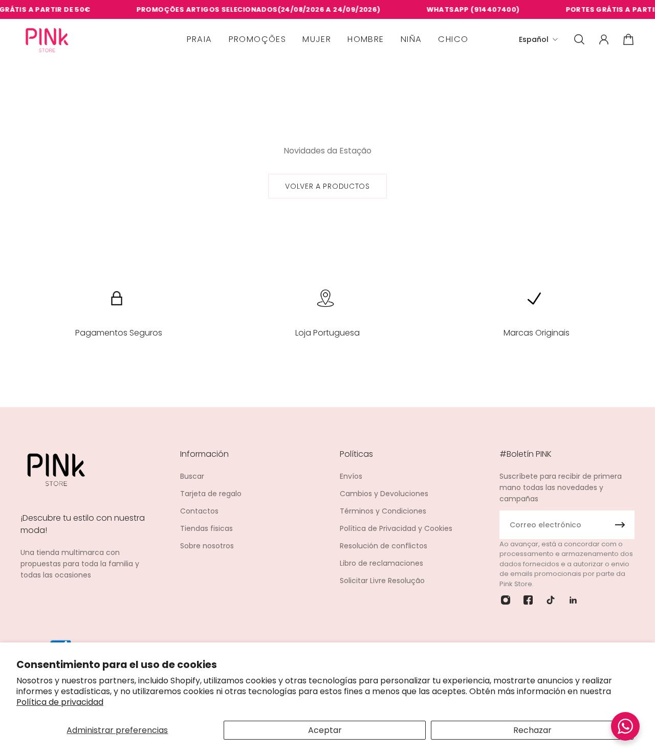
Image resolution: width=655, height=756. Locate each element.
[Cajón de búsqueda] (579, 39)
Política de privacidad (59, 702)
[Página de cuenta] (604, 39)
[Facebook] (528, 600)
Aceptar (325, 730)
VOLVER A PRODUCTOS (327, 186)
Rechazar (532, 730)
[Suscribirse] (620, 524)
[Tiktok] (550, 600)
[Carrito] (628, 39)
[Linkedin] (573, 600)
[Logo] (47, 40)
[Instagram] (505, 600)
